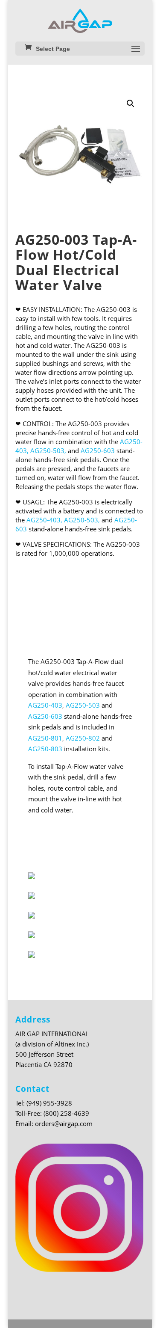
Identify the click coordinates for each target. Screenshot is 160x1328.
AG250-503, (48, 450)
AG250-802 (83, 738)
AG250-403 (45, 705)
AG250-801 (45, 738)
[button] (130, 103)
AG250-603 (98, 450)
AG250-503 (83, 705)
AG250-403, (44, 520)
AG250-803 (45, 748)
